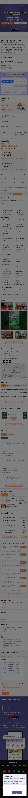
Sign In (17, 793)
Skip (9, 793)
